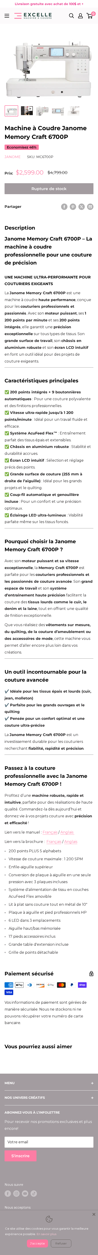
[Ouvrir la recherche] (71, 15)
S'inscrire (20, 1156)
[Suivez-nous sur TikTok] (34, 1193)
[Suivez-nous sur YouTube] (25, 1193)
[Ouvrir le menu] (7, 16)
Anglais (66, 832)
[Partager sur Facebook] (64, 206)
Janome (13, 157)
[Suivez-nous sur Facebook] (8, 1193)
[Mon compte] (80, 15)
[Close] (94, 1214)
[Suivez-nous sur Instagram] (16, 1193)
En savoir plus (46, 1234)
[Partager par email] (90, 206)
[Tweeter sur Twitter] (81, 206)
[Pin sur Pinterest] (73, 206)
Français (50, 832)
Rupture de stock (49, 188)
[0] (90, 16)
